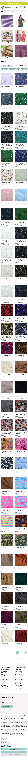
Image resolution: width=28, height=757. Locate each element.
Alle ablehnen (14, 751)
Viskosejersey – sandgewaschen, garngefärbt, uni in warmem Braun (6, 606)
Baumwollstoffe (5, 669)
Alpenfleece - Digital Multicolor (20, 433)
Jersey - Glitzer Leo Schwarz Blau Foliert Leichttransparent (20, 318)
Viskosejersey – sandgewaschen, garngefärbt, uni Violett (7, 625)
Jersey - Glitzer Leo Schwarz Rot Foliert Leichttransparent (6, 318)
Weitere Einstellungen (6, 746)
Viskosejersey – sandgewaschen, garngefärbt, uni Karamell (5, 491)
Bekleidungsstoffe (14, 69)
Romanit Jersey (19, 675)
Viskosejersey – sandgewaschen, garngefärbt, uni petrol (21, 587)
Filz (2, 682)
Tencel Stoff (18, 682)
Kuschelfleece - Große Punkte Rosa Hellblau (7, 510)
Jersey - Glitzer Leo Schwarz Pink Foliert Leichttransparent (6, 356)
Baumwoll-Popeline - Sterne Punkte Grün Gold (20, 222)
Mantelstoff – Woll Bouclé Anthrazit (6, 414)
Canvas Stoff (4, 683)
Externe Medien (6, 742)
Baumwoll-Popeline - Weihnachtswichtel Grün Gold (21, 106)
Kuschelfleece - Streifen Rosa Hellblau (21, 510)
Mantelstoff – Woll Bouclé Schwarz (20, 394)
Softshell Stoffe (5, 686)
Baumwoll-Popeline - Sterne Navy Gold (20, 260)
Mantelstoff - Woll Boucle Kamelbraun (20, 375)
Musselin (3, 675)
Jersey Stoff (18, 669)
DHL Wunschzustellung (8, 743)
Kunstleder (3, 685)
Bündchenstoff (18, 674)
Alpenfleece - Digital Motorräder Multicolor (20, 414)
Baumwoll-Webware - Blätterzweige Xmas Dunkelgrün (20, 548)
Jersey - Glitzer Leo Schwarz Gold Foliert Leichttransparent (6, 337)
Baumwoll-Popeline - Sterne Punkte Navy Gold (6, 222)
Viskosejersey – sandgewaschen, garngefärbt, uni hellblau (19, 471)
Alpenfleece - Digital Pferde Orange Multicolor (6, 452)
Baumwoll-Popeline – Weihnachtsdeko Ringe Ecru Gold (21, 126)
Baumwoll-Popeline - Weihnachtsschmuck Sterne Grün (6, 164)
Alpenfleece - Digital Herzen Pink (20, 452)
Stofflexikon (3, 712)
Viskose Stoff (4, 672)
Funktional (5, 745)
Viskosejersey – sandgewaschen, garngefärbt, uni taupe (7, 567)
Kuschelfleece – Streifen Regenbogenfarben (6, 529)
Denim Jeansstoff (19, 671)
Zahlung (2, 702)
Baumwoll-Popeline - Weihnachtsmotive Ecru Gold (7, 183)
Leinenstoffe (4, 671)
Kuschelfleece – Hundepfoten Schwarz (6, 471)
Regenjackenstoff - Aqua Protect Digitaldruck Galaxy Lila (7, 87)
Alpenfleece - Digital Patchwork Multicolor (20, 529)
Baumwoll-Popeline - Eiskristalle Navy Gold (20, 298)
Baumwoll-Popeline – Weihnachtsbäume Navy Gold (21, 241)
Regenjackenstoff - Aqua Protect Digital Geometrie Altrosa (6, 202)
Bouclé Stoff (18, 683)
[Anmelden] (16, 7)
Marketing (5, 741)
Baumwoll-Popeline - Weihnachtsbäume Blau (21, 164)
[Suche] (24, 11)
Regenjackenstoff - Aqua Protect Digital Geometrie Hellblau (20, 202)
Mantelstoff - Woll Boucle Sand (6, 394)
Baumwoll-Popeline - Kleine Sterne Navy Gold (7, 145)
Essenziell (5, 738)
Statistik (5, 739)
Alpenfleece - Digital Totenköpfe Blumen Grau (6, 433)
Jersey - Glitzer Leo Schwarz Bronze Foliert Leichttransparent (21, 356)
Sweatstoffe (4, 674)
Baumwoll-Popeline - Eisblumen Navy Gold (20, 279)
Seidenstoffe (18, 686)
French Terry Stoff (19, 672)
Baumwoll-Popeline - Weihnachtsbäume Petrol (20, 145)
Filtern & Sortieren (8, 65)
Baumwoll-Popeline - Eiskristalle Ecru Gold (6, 298)
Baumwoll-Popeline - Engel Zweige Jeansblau (7, 106)
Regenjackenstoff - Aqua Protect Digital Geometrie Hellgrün (20, 183)
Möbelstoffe (4, 688)
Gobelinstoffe (18, 688)
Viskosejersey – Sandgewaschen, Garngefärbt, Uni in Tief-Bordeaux (21, 644)
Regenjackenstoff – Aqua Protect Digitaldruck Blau (20, 87)
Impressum (3, 733)
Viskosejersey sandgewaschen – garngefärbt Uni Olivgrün (20, 625)
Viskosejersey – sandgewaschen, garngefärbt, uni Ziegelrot (19, 567)
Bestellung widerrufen (7, 706)
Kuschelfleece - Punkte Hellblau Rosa (21, 491)
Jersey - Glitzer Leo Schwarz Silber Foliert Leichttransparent (20, 337)
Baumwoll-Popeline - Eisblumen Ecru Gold (6, 279)
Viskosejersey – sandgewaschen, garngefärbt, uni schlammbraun (5, 587)
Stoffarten (4, 69)
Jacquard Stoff (18, 685)
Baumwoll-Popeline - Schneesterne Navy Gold (6, 126)
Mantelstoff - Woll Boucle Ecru (6, 375)
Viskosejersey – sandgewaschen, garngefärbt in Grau (20, 606)
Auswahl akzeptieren (14, 754)
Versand (3, 700)
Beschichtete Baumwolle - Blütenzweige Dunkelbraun (5, 548)
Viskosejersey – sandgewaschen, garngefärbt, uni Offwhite (5, 644)
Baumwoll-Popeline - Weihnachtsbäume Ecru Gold (7, 260)
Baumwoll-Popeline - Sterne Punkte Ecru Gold (7, 241)
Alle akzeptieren (14, 749)
